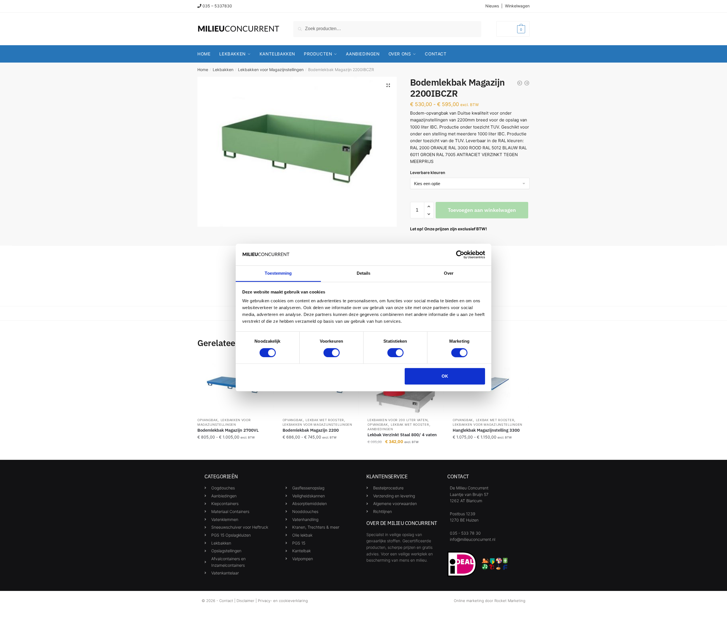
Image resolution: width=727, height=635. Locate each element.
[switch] (331, 352)
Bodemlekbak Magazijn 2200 (311, 430)
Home (202, 69)
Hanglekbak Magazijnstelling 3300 (486, 430)
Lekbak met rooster (325, 420)
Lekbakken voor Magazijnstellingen (271, 69)
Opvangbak (207, 420)
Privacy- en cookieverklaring (283, 600)
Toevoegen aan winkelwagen (482, 210)
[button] (388, 85)
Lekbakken (223, 69)
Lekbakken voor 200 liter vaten (397, 420)
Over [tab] (449, 273)
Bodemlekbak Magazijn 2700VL (228, 430)
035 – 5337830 (217, 5)
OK (445, 376)
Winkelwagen (517, 5)
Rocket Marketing (509, 600)
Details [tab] (364, 273)
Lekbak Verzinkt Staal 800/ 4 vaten (402, 434)
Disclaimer (245, 600)
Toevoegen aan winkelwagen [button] (406, 453)
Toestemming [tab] (278, 273)
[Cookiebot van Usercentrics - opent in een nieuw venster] (460, 254)
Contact (226, 600)
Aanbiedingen (380, 429)
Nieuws (492, 5)
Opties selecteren (236, 453)
